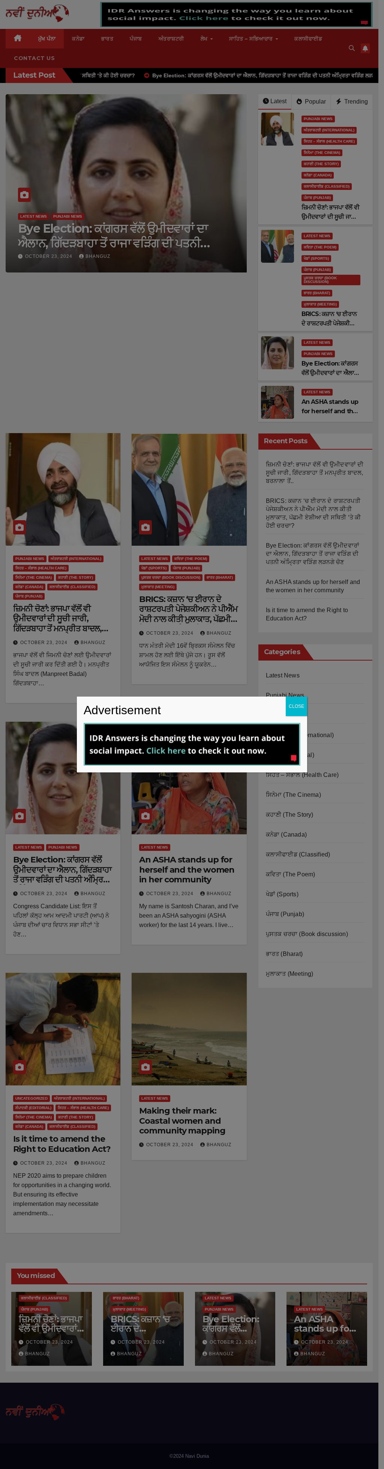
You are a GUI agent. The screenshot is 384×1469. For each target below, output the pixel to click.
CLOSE (296, 706)
